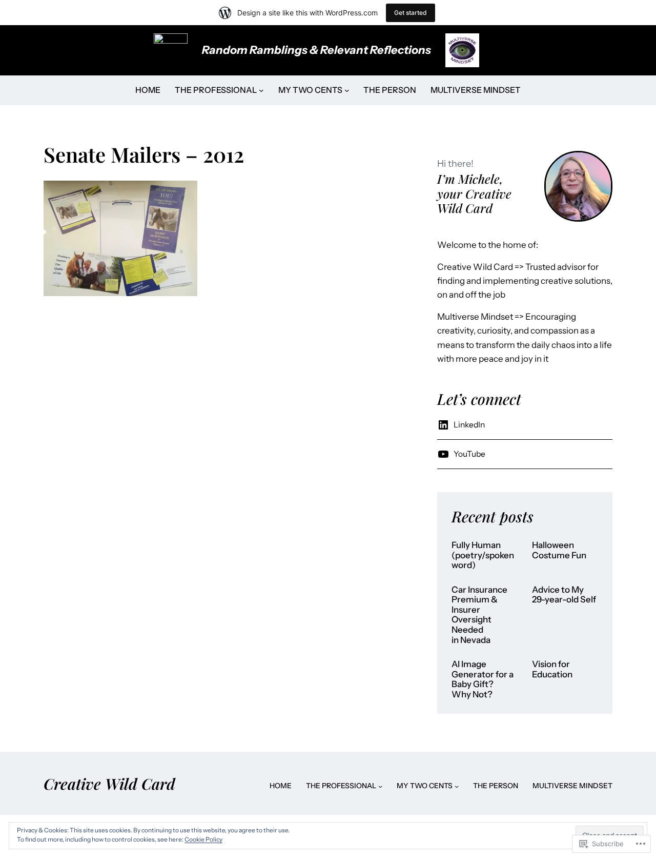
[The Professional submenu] (261, 90)
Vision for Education (552, 669)
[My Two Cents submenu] (347, 90)
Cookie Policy (203, 839)
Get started (410, 12)
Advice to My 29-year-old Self (564, 595)
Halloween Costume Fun (559, 550)
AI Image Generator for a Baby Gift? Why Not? (483, 679)
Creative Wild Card (109, 783)
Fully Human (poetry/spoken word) (484, 555)
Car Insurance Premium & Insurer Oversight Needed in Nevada (479, 615)
